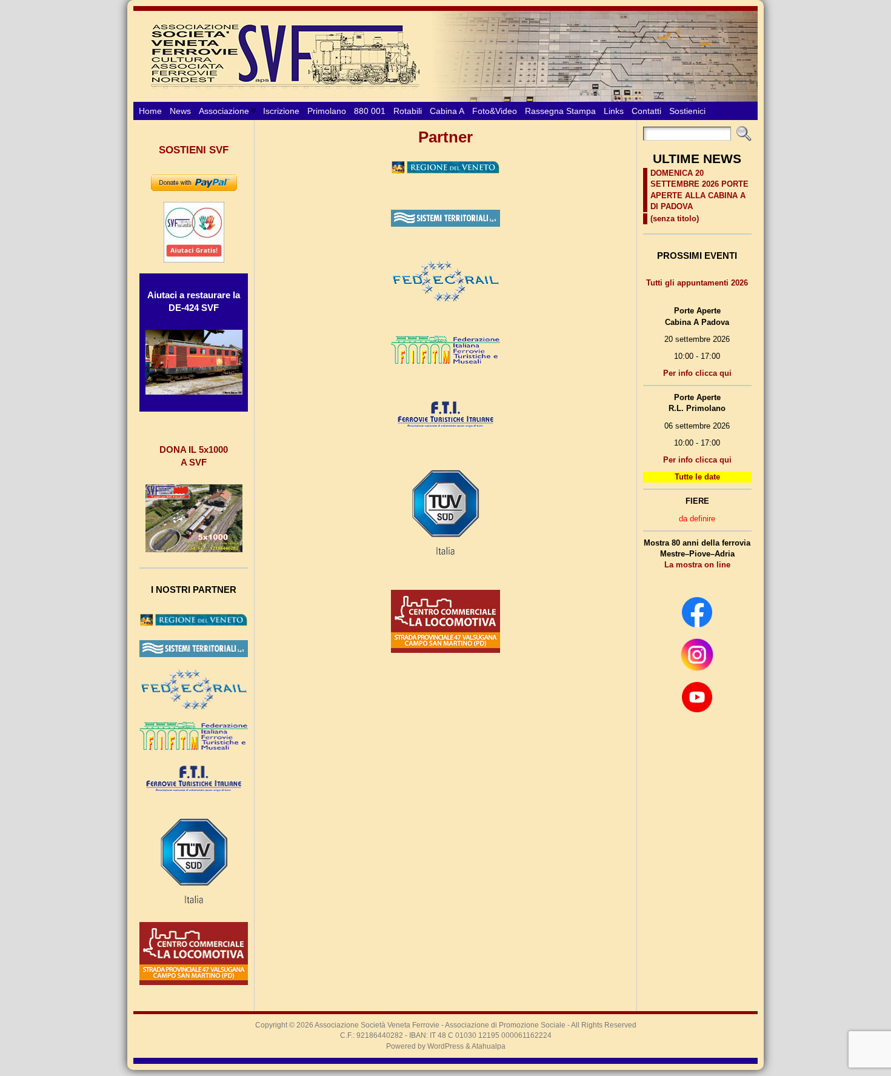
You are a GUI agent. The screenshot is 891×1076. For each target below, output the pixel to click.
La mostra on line (697, 564)
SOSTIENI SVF (194, 150)
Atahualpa (489, 1046)
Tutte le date (697, 476)
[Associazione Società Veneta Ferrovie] (445, 56)
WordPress (445, 1046)
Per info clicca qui (697, 373)
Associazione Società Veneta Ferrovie (377, 1025)
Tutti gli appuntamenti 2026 (697, 282)
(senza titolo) (674, 218)
